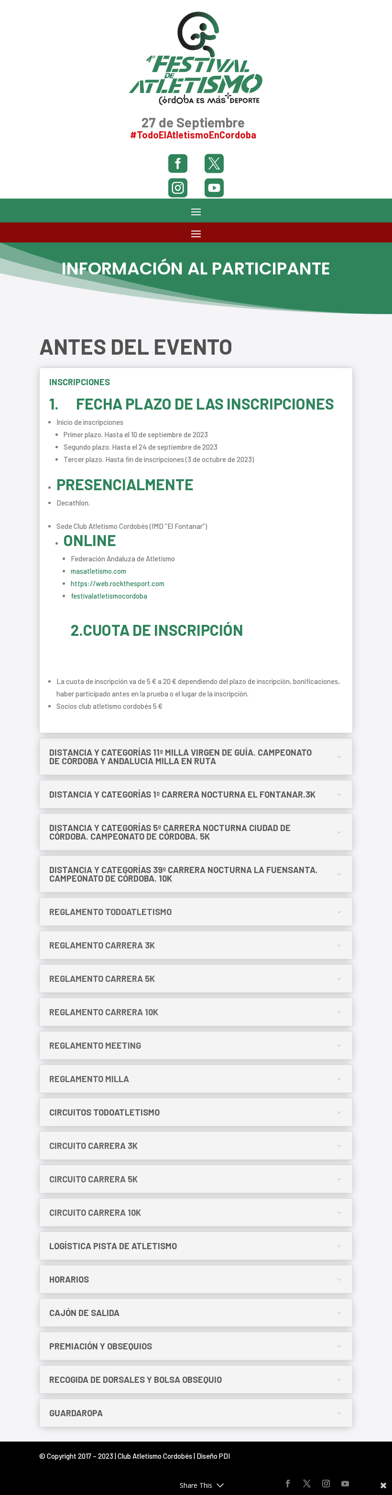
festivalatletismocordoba (109, 595)
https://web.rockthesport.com (117, 583)
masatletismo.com (98, 571)
